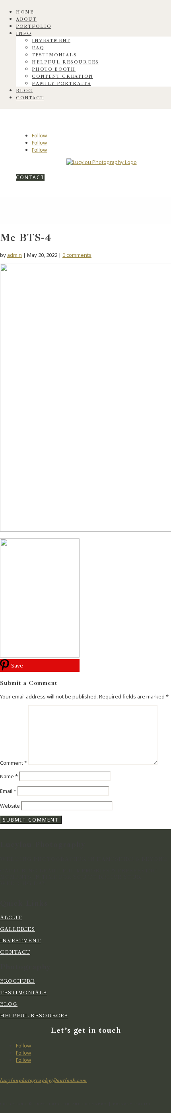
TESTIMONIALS (23, 993)
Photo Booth (54, 69)
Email (8, 791)
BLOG (8, 1004)
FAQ (38, 47)
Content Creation (62, 76)
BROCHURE (17, 981)
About (26, 19)
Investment (51, 40)
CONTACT (30, 177)
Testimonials (54, 55)
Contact (30, 97)
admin (14, 254)
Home (25, 12)
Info (23, 33)
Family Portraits (61, 83)
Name (9, 776)
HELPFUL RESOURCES (34, 1016)
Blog (24, 90)
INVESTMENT (20, 940)
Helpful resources (65, 62)
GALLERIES (17, 929)
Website (10, 805)
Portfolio (33, 26)
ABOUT (11, 917)
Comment (13, 762)
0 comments (76, 254)
